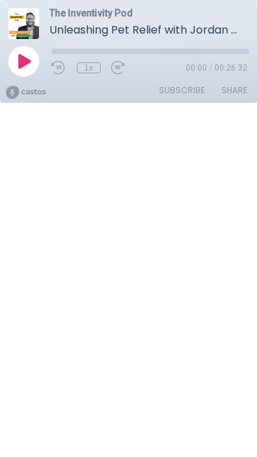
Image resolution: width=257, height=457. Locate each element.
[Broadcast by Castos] (25, 92)
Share (234, 90)
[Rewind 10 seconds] (58, 67)
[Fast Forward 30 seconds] (118, 67)
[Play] (23, 61)
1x (88, 68)
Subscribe (182, 90)
